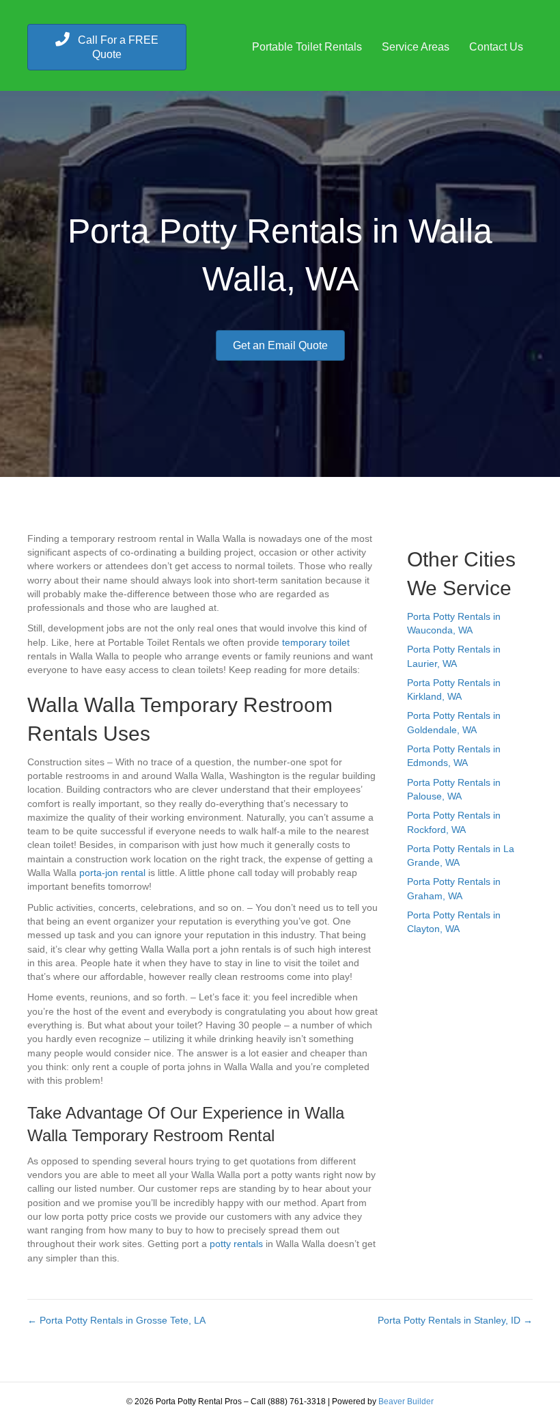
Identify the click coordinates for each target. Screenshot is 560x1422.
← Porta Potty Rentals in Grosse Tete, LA (116, 1320)
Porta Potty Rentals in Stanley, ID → (455, 1320)
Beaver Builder (406, 1401)
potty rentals (236, 1243)
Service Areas (415, 47)
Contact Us (496, 47)
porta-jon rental (112, 872)
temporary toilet (316, 642)
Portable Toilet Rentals (307, 47)
